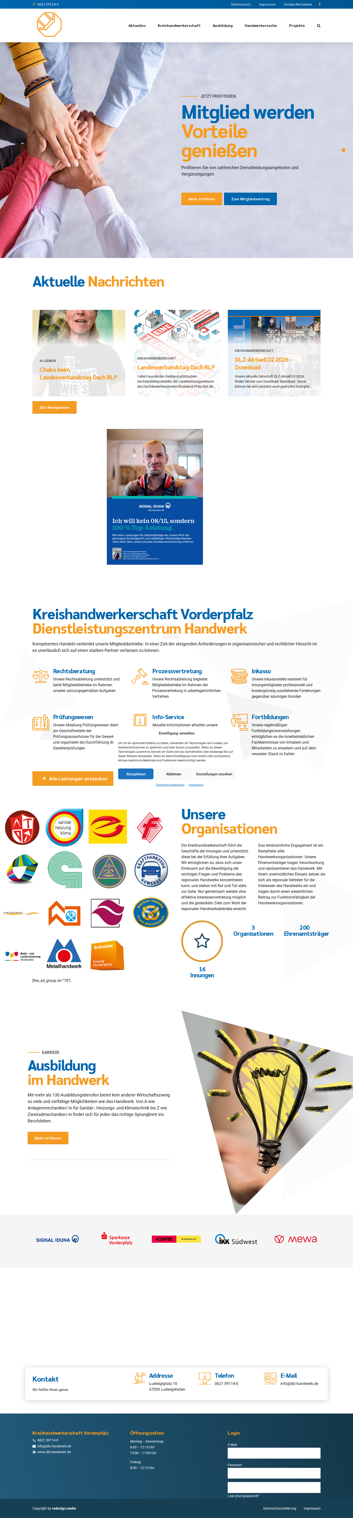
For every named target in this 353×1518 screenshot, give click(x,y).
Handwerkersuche (261, 25)
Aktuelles (137, 25)
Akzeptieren (136, 774)
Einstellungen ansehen (214, 774)
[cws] (176, 1213)
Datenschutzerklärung (170, 785)
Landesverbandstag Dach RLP (176, 341)
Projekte (297, 25)
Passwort (235, 1439)
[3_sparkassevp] (117, 1213)
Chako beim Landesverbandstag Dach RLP (78, 347)
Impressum (196, 785)
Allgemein (48, 335)
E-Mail (232, 1419)
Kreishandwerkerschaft (179, 25)
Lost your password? (243, 1470)
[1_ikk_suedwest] (236, 1213)
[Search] (319, 25)
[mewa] (296, 1213)
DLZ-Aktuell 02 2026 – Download (264, 337)
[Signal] (57, 1213)
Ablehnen (173, 774)
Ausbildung (223, 25)
